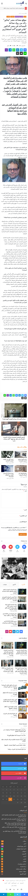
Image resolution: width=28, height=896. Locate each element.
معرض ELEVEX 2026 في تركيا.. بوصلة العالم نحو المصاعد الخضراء (9, 623)
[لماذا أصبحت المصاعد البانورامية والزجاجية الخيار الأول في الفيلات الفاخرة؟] (22, 599)
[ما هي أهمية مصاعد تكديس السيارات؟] (21, 454)
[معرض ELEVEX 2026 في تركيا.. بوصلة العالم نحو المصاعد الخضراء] (22, 623)
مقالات (24, 841)
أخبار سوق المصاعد (19, 16)
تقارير (24, 859)
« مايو (25, 806)
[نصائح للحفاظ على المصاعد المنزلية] (21, 468)
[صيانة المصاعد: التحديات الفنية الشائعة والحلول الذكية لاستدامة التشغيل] (22, 592)
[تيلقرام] (10, 49)
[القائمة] (2, 4)
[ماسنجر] (16, 395)
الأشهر (14, 584)
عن (18, 883)
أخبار (20, 13)
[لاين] (25, 53)
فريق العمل (13, 883)
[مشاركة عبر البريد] (21, 53)
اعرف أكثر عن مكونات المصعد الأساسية (8, 460)
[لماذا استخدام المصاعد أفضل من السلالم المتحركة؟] (7, 468)
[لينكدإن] (17, 49)
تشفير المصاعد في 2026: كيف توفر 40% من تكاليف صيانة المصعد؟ (10, 615)
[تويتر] (21, 49)
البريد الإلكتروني (23, 515)
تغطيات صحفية (22, 871)
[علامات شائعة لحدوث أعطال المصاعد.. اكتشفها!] (22, 709)
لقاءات (8, 16)
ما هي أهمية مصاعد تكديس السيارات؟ (22, 460)
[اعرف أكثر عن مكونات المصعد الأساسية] (7, 454)
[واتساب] (13, 49)
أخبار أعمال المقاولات (21, 849)
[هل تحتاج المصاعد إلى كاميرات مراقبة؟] (22, 716)
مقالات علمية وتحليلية (21, 869)
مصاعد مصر (14, 885)
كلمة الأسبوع (23, 874)
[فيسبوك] (25, 49)
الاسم (25, 509)
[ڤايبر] (6, 49)
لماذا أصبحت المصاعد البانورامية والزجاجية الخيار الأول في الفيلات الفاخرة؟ (9, 598)
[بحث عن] (26, 4)
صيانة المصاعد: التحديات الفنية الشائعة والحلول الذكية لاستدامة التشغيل (9, 591)
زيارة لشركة (23, 866)
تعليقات (5, 584)
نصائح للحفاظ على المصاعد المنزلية (22, 474)
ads (14, 556)
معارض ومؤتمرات (22, 864)
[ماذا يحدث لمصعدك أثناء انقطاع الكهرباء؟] (22, 695)
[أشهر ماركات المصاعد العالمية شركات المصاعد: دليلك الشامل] (22, 702)
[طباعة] (17, 53)
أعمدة (24, 856)
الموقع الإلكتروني (23, 521)
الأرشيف (24, 854)
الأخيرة (23, 584)
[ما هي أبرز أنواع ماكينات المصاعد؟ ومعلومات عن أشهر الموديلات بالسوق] (22, 687)
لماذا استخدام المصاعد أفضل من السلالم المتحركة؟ (8, 475)
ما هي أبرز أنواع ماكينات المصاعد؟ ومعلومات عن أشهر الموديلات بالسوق (9, 686)
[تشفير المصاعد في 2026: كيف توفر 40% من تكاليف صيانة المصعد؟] (22, 616)
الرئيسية (23, 13)
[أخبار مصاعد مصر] (20, 3)
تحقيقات (12, 16)
